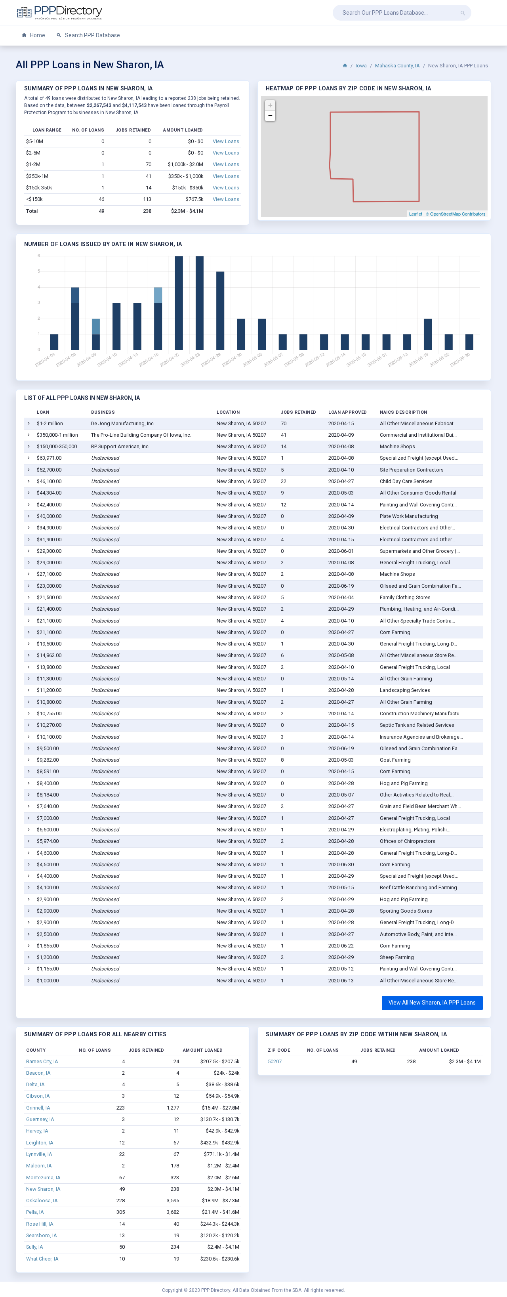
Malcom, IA (39, 1166)
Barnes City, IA (42, 1061)
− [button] (270, 115)
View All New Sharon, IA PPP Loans (432, 1002)
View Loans (226, 141)
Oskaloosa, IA (42, 1200)
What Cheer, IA (42, 1259)
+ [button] (270, 105)
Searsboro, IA (41, 1235)
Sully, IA (34, 1247)
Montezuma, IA (43, 1177)
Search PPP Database (92, 35)
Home (37, 35)
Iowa (361, 66)
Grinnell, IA (38, 1108)
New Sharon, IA (43, 1189)
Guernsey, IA (40, 1119)
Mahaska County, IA (397, 66)
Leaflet (415, 213)
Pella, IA (35, 1212)
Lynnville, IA (39, 1154)
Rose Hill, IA (39, 1224)
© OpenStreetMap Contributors (456, 213)
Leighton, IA (39, 1143)
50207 (275, 1061)
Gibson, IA (38, 1096)
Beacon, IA (38, 1073)
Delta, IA (35, 1084)
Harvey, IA (37, 1131)
